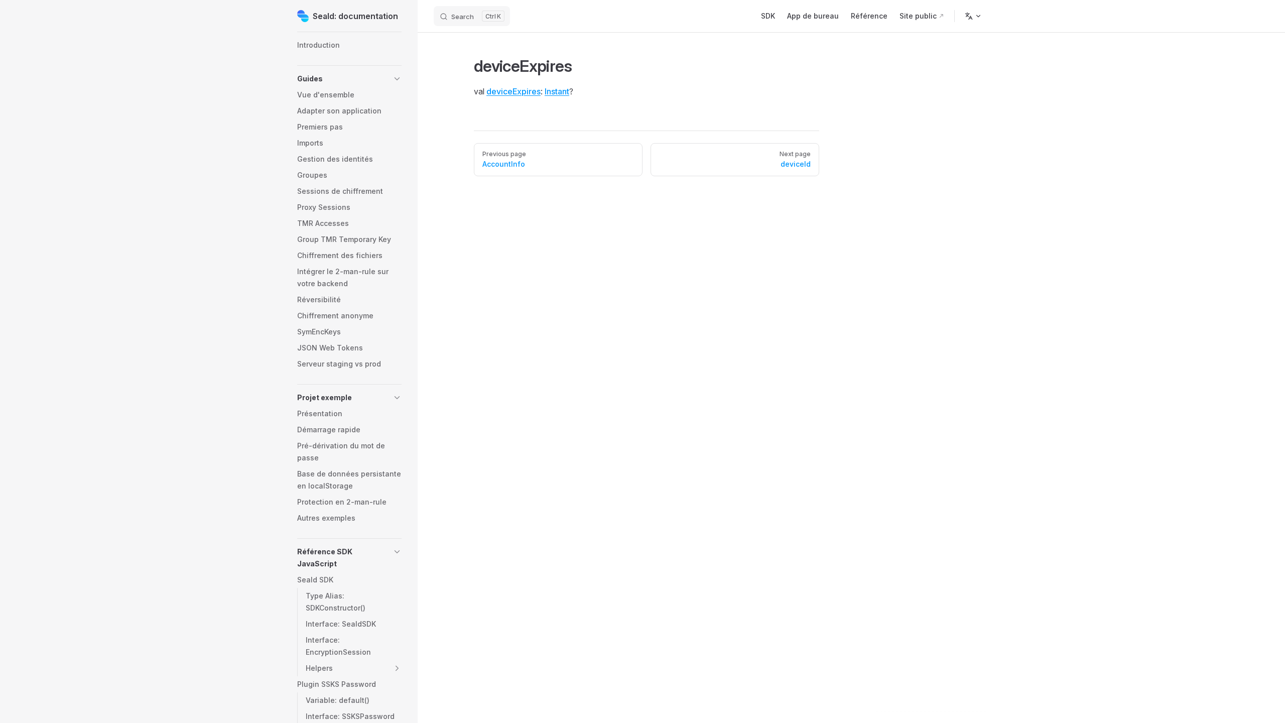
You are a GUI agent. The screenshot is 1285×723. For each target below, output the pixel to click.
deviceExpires (513, 91)
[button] (349, 79)
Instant (557, 91)
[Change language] (973, 16)
